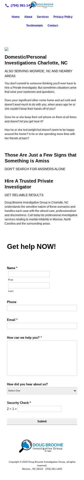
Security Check (19, 402)
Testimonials (34, 25)
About (28, 17)
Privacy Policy (63, 17)
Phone (11, 302)
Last (11, 291)
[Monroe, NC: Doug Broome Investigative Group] (42, 5)
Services (43, 17)
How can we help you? (24, 337)
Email (12, 319)
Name (12, 268)
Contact (53, 25)
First (10, 279)
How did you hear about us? (27, 384)
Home (16, 17)
